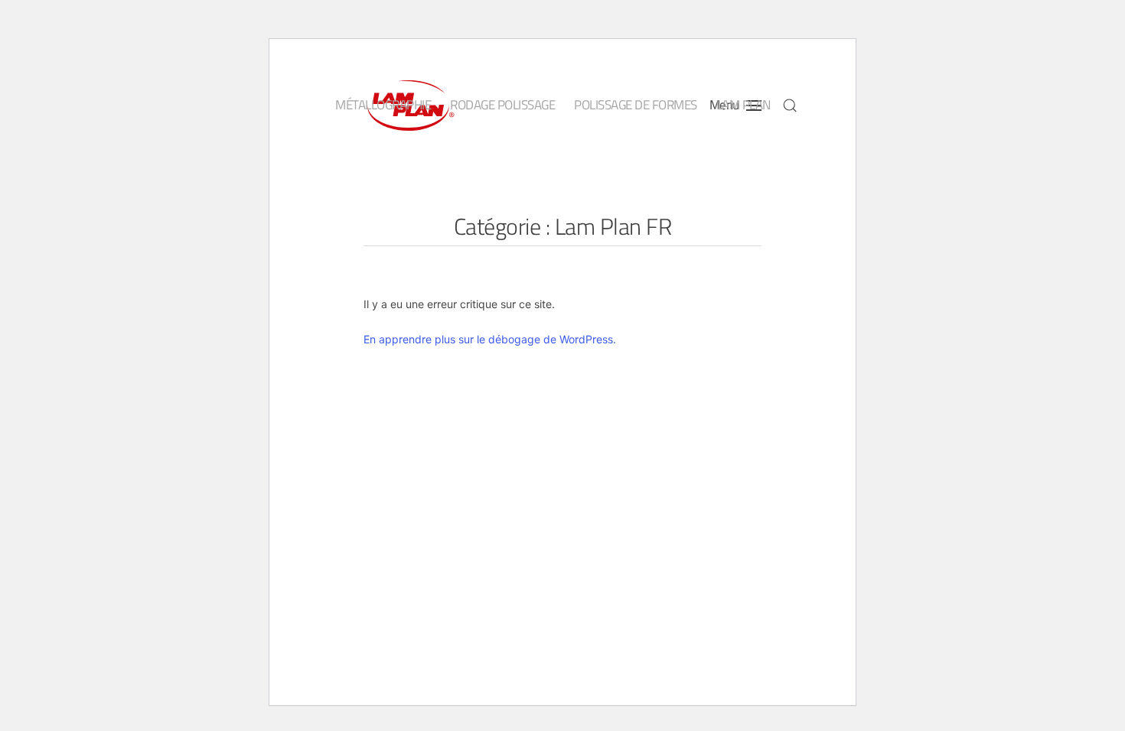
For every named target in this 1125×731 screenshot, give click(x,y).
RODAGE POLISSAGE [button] (502, 105)
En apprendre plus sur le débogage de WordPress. (490, 339)
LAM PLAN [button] (743, 105)
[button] (789, 105)
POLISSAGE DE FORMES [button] (635, 105)
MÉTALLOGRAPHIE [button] (383, 105)
